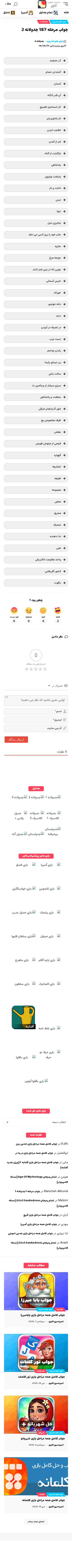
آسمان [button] (57, 84)
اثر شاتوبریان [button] (54, 118)
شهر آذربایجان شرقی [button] (50, 409)
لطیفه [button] (57, 478)
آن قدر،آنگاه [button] (54, 95)
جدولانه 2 (44, 21)
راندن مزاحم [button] (54, 351)
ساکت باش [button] (55, 374)
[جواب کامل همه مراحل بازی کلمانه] (36, 1476)
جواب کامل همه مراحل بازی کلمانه (43, 1500)
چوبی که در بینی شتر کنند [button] (47, 269)
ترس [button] (58, 200)
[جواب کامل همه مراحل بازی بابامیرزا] (36, 1291)
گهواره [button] (57, 455)
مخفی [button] (58, 502)
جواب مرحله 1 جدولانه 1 (27, 1191)
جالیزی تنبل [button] (54, 223)
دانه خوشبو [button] (54, 304)
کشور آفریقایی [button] (53, 571)
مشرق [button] (57, 513)
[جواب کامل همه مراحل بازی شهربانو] (36, 1415)
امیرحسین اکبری (56, 1321)
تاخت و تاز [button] (55, 188)
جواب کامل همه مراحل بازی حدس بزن (36, 1144)
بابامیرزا (60, 1309)
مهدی (64, 1224)
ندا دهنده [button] (55, 536)
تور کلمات (40, 1371)
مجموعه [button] (56, 490)
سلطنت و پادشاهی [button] (50, 397)
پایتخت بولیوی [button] (53, 177)
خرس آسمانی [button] (53, 281)
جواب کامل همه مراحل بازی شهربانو (43, 1438)
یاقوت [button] (57, 583)
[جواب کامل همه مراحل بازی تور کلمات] (36, 1353)
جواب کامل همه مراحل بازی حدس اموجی (30, 1233)
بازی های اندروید (59, 21)
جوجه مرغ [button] (55, 258)
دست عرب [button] (55, 339)
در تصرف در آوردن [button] (51, 327)
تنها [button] (59, 211)
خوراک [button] (57, 293)
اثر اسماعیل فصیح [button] (50, 107)
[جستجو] (15, 4)
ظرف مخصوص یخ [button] (51, 420)
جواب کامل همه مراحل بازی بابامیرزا (43, 1315)
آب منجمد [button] (55, 61)
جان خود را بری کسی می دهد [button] (44, 235)
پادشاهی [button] (56, 165)
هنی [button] (58, 548)
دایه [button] (58, 316)
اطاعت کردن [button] (54, 130)
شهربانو (41, 1432)
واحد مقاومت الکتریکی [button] (48, 560)
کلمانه (41, 1494)
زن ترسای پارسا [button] (53, 362)
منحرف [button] (57, 525)
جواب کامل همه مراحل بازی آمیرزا (38, 1224)
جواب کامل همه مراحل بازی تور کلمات (41, 1377)
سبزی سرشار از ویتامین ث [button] (46, 386)
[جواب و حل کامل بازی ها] (49, 4)
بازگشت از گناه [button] (53, 153)
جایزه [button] (58, 246)
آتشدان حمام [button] (53, 72)
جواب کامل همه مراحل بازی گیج (41, 1215)
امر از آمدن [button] (55, 142)
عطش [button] (57, 432)
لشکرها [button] (56, 467)
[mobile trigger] (64, 4)
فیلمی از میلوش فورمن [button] (48, 443)
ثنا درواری (62, 1233)
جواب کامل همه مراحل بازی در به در (34, 1153)
